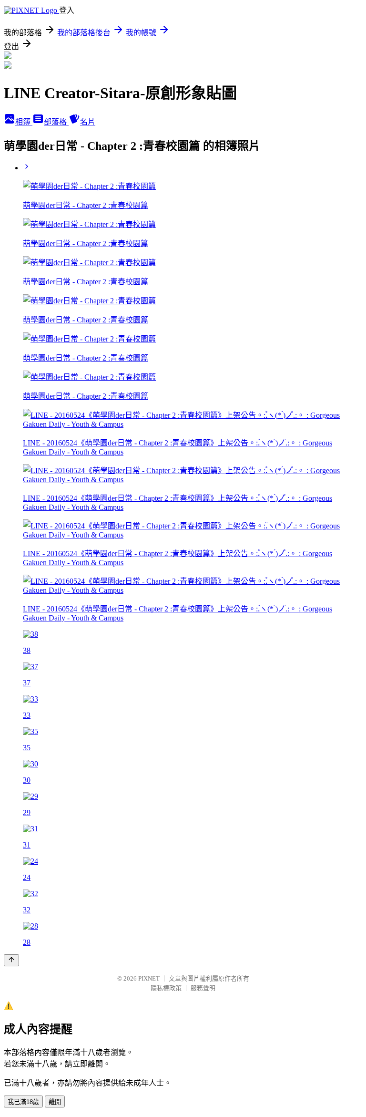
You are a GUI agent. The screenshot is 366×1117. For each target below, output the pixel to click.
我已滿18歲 (23, 1102)
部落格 (56, 122)
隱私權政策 (166, 988)
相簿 (23, 122)
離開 (55, 1102)
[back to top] (11, 960)
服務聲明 (203, 988)
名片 (87, 122)
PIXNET (149, 978)
